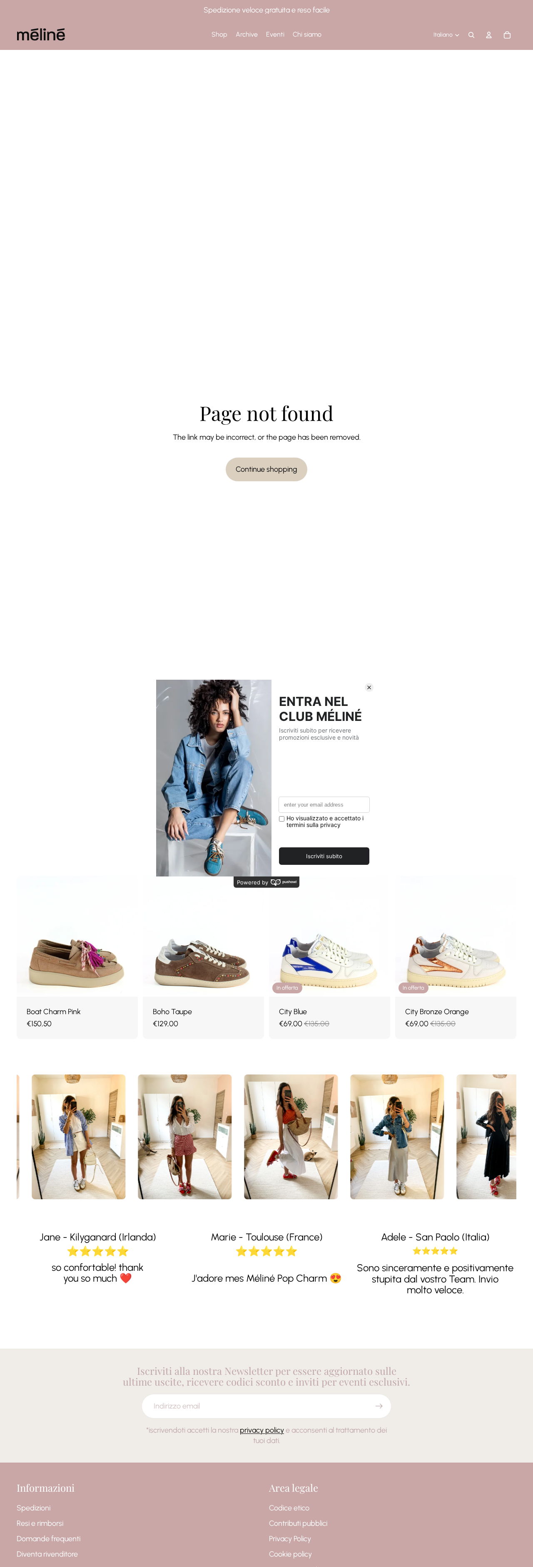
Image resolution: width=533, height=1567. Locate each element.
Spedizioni (33, 1508)
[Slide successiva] (125, 936)
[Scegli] (124, 984)
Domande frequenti (48, 1538)
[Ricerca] (471, 35)
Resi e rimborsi (40, 1523)
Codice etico (289, 1508)
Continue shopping (266, 469)
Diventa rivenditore (47, 1554)
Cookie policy (290, 1554)
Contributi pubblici (298, 1523)
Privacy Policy (290, 1538)
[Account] (489, 35)
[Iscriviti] (379, 1406)
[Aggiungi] (377, 984)
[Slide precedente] (29, 936)
